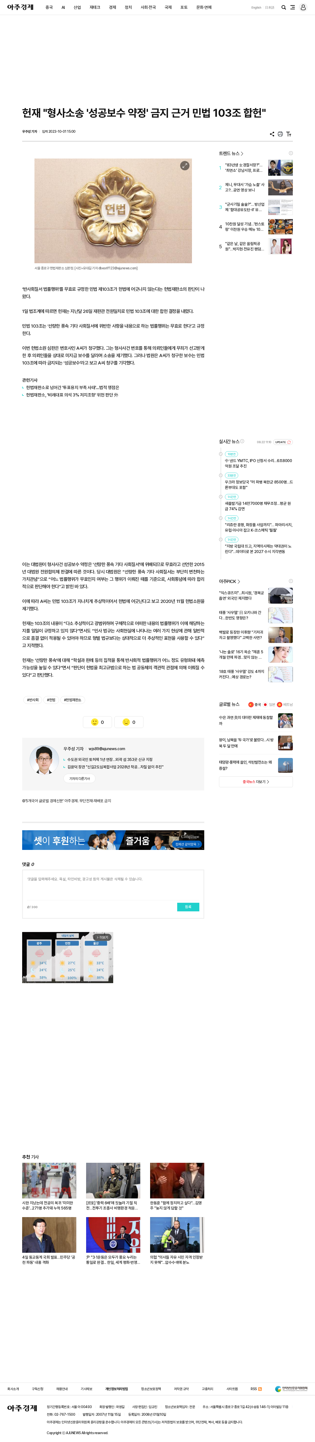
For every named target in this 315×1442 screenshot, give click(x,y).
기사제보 (86, 1389)
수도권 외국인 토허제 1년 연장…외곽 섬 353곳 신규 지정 (110, 759)
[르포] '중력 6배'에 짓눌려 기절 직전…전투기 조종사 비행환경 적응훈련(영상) (112, 1206)
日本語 (269, 7)
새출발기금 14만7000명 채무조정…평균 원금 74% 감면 (258, 506)
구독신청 (37, 1389)
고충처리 (207, 1389)
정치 (128, 7)
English (256, 7)
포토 (184, 7)
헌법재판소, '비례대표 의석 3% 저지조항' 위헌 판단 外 (72, 394)
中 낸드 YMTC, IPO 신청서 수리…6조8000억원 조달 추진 (258, 463)
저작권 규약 (181, 1389)
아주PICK (227, 581)
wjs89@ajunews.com (107, 748)
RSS (254, 1389)
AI (63, 7)
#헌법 (51, 700)
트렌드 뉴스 (229, 153)
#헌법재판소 (72, 700)
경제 (112, 7)
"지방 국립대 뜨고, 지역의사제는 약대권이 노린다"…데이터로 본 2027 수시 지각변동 (258, 549)
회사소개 (13, 1389)
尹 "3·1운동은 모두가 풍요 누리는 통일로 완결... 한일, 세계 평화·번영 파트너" (111, 1260)
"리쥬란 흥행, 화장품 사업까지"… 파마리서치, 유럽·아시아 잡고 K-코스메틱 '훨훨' (258, 528)
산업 (77, 7)
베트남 (288, 704)
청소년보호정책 (151, 1389)
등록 (188, 907)
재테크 (95, 7)
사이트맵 (232, 1389)
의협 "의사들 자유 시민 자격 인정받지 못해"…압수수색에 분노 (176, 1260)
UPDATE (280, 442)
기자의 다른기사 (79, 779)
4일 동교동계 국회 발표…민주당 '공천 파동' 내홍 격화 (48, 1260)
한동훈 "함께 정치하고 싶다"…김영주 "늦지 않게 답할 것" (176, 1205)
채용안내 (62, 1389)
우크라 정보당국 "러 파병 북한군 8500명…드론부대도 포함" (259, 485)
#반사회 (32, 700)
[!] (291, 153)
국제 (168, 7)
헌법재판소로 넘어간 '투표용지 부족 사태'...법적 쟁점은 (72, 387)
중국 (49, 7)
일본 (272, 704)
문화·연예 (204, 7)
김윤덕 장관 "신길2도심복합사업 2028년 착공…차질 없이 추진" (115, 767)
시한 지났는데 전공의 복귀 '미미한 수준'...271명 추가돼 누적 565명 (47, 1205)
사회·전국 (148, 7)
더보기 (242, 783)
